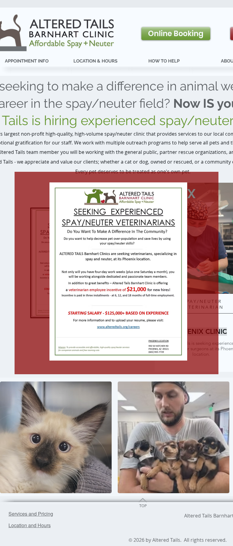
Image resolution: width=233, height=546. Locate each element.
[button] (191, 193)
